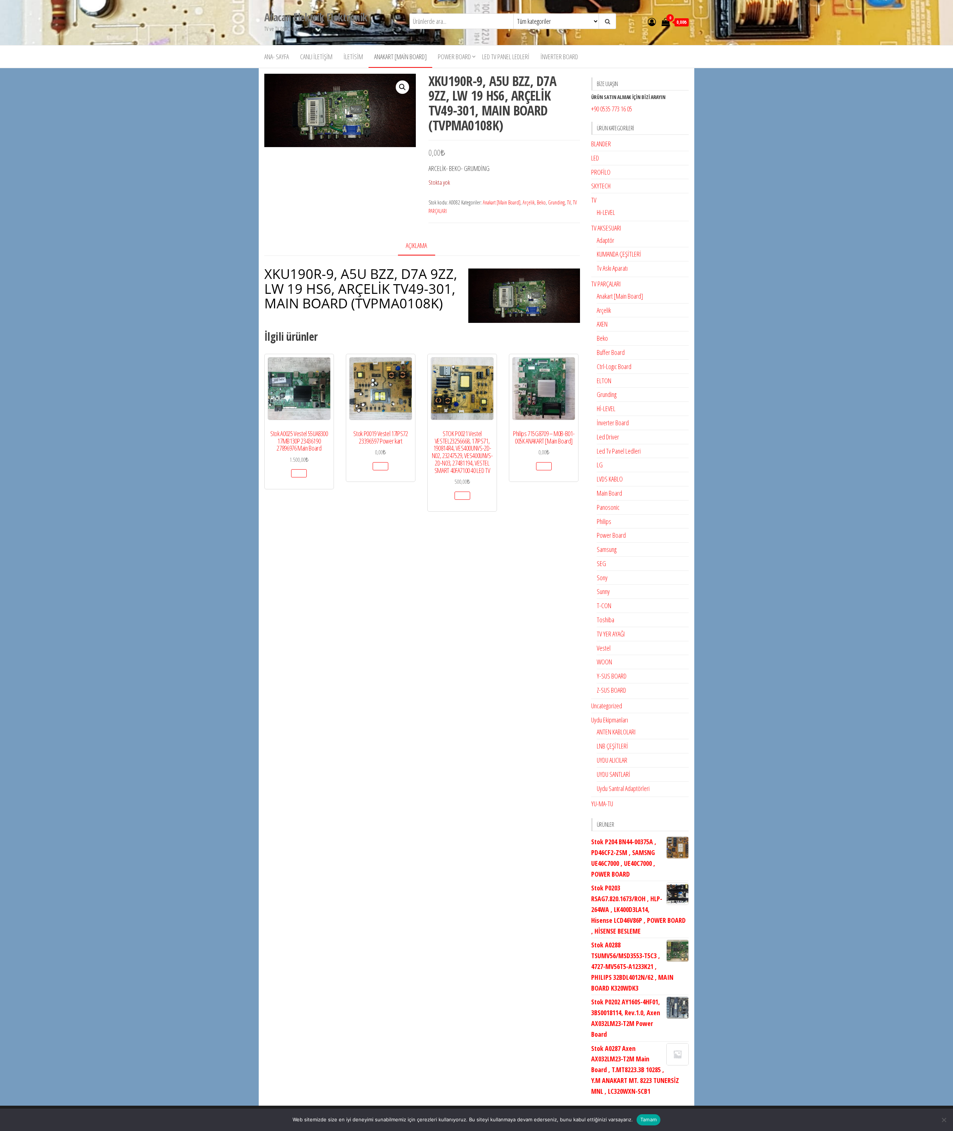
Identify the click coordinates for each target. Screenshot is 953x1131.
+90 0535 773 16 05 (611, 108)
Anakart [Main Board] (400, 56)
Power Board (454, 56)
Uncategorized (606, 705)
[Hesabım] (652, 21)
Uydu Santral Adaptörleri (623, 788)
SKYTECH (601, 185)
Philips (604, 521)
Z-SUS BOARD (611, 690)
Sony (602, 577)
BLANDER (601, 143)
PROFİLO (601, 172)
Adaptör (605, 240)
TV (569, 202)
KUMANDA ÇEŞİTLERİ (619, 254)
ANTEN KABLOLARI (616, 731)
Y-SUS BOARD (612, 675)
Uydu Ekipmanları (609, 719)
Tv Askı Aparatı (612, 268)
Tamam (648, 1119)
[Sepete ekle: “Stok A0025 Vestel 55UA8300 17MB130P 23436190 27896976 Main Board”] (299, 473)
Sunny (603, 591)
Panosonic (608, 507)
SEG (601, 563)
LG (600, 464)
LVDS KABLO (610, 478)
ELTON (604, 380)
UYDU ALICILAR (612, 760)
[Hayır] (943, 1120)
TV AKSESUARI (606, 227)
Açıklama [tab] (416, 245)
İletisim (353, 56)
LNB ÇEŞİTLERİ (612, 745)
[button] (402, 87)
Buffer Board (611, 352)
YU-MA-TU (602, 803)
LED (595, 157)
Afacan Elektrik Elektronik (315, 17)
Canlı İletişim (316, 56)
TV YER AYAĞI (611, 633)
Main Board (609, 493)
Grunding (556, 202)
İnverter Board (559, 56)
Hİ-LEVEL (606, 408)
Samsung (606, 549)
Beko (541, 202)
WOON (604, 661)
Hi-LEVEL (606, 212)
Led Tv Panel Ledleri (505, 56)
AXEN (602, 324)
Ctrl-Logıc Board (614, 366)
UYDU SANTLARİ (613, 774)
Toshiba (605, 619)
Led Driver (608, 436)
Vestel (604, 648)
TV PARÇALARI (606, 283)
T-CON (604, 605)
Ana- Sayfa (276, 56)
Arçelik (529, 202)
